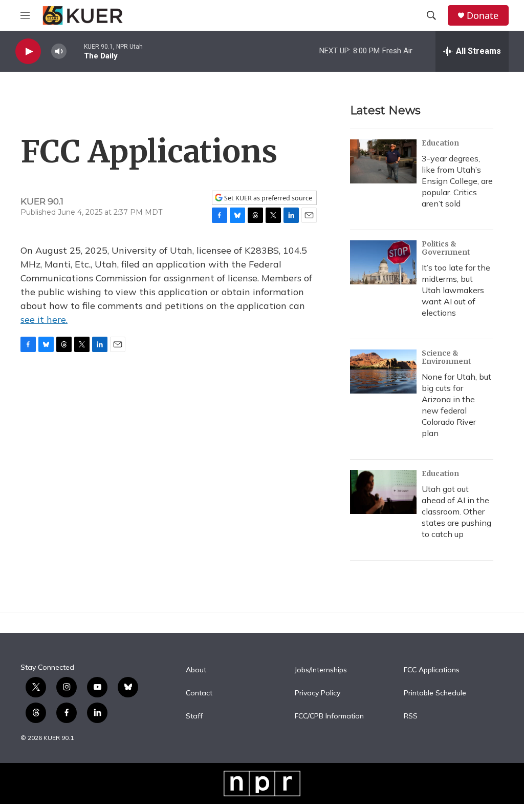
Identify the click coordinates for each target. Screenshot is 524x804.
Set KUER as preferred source (267, 198)
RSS (411, 716)
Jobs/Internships (321, 670)
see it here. (44, 319)
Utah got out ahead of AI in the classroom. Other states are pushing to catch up (456, 511)
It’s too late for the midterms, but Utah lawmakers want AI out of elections (456, 290)
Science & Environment (446, 357)
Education (440, 143)
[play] (28, 51)
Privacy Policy (317, 693)
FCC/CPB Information (329, 716)
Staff (194, 716)
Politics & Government (446, 248)
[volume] (59, 51)
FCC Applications (432, 670)
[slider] (75, 51)
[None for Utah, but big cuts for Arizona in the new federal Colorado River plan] (383, 371)
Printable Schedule (435, 693)
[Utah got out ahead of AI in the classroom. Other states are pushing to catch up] (383, 492)
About (196, 670)
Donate (482, 15)
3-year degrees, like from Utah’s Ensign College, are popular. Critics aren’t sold (457, 181)
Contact (199, 693)
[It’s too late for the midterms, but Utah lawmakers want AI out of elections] (383, 262)
